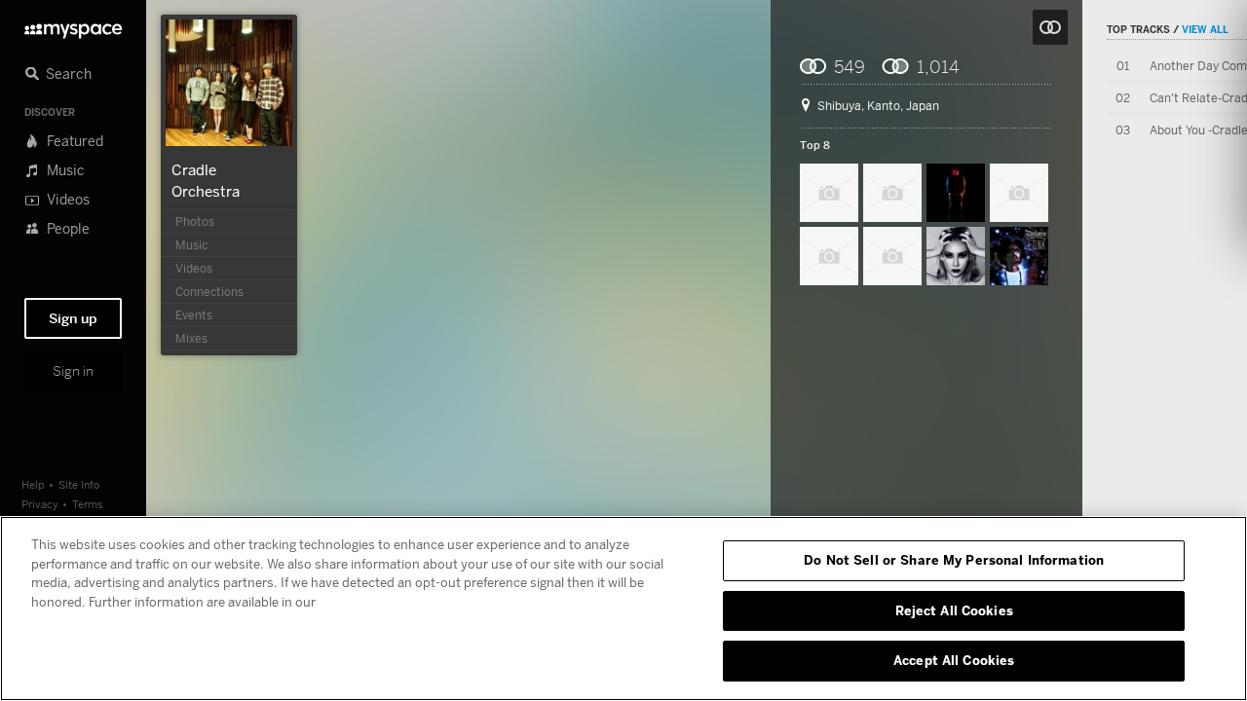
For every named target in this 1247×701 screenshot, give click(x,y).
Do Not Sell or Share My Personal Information (954, 560)
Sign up (73, 318)
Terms (87, 504)
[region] (623, 608)
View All (1205, 29)
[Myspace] (73, 26)
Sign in (73, 371)
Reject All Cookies (954, 610)
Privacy (39, 504)
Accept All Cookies (953, 660)
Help (33, 484)
